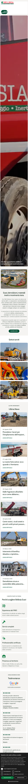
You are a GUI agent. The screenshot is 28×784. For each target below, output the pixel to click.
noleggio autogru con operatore (16, 308)
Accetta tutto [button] (7, 777)
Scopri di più (14, 331)
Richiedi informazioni (4, 12)
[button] (14, 781)
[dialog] (14, 768)
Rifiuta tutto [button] (20, 777)
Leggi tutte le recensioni (14, 687)
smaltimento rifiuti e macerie (10, 304)
